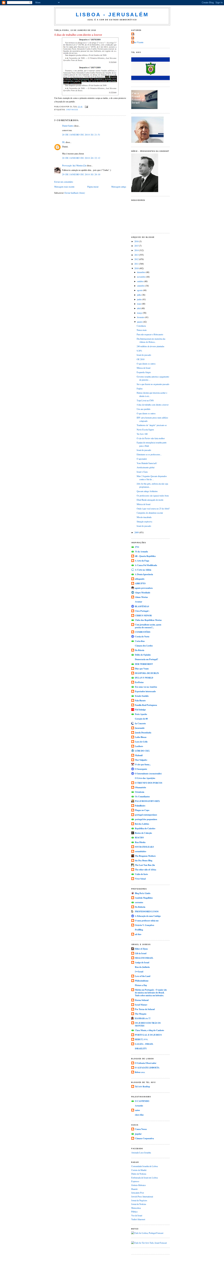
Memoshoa (136, 1207)
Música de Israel (143, 367)
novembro (141, 276)
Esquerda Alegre (144, 372)
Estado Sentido (142, 695)
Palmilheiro (140, 805)
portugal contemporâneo (146, 814)
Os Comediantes (142, 796)
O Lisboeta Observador (145, 1063)
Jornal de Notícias (138, 1204)
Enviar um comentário (63, 181)
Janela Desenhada (143, 732)
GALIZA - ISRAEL (144, 1043)
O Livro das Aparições (145, 778)
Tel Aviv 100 (142, 433)
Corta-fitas (140, 641)
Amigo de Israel (142, 962)
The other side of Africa (145, 869)
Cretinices (72, 110)
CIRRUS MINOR (143, 615)
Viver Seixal (140, 878)
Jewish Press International (142, 1196)
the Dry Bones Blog (143, 860)
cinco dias (139, 1114)
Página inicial (92, 186)
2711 (137, 546)
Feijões (140, 388)
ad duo (138, 934)
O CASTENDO (142, 1101)
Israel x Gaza (142, 471)
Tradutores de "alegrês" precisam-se (152, 425)
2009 (136, 532)
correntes (139, 902)
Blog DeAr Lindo (142, 893)
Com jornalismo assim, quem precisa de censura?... (148, 626)
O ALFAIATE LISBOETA (147, 1067)
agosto (140, 290)
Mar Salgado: (141, 759)
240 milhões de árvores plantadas (150, 346)
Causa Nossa (141, 1129)
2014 (136, 250)
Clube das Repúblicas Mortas (148, 620)
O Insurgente (141, 768)
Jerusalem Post (137, 1192)
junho (139, 299)
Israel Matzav (141, 1004)
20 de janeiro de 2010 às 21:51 (81, 134)
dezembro (141, 272)
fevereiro (141, 317)
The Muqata (140, 1013)
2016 (136, 241)
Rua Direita (140, 842)
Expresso (135, 1181)
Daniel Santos (68, 125)
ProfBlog (139, 929)
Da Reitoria (140, 906)
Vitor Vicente (137, 42)
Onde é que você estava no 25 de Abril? (153, 508)
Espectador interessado (145, 691)
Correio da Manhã (138, 1170)
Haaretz (134, 1189)
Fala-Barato (140, 700)
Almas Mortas (141, 597)
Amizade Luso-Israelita (141, 1152)
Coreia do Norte (142, 636)
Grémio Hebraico (138, 1185)
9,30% (139, 350)
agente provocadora (144, 587)
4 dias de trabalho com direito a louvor (78, 35)
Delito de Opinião (143, 654)
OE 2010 (140, 359)
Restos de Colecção (143, 832)
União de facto (141, 874)
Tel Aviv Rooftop (142, 1086)
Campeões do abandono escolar (150, 512)
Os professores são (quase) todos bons (153, 495)
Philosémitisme (141, 980)
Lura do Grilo (141, 741)
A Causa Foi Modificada (146, 565)
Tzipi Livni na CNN (145, 400)
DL (63, 142)
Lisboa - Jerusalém (112, 14)
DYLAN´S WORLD (144, 677)
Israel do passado (144, 354)
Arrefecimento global (145, 467)
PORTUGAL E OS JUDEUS (148, 1034)
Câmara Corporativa (144, 1138)
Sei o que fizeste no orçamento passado (153, 384)
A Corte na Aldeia (143, 569)
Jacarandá (139, 727)
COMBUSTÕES (142, 631)
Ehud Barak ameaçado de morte (150, 499)
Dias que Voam (142, 668)
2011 (136, 263)
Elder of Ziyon (141, 948)
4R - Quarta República (145, 556)
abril (139, 308)
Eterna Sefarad (142, 1000)
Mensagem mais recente (64, 186)
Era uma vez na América (146, 686)
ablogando (139, 578)
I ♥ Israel (139, 971)
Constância (141, 325)
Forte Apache (141, 714)
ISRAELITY (141, 1048)
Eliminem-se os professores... (149, 454)
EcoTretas (139, 682)
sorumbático (140, 851)
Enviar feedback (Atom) (75, 192)
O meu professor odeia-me (147, 920)
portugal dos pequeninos (146, 819)
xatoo (137, 1110)
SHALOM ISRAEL (144, 957)
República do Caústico (145, 828)
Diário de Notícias (138, 1173)
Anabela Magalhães (144, 897)
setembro (141, 285)
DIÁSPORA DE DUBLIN (147, 673)
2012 (136, 259)
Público (134, 1211)
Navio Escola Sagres (145, 429)
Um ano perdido (143, 409)
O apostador (142, 458)
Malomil (138, 755)
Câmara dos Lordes (144, 645)
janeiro (140, 321)
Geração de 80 (141, 718)
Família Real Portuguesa (146, 705)
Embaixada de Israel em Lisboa (144, 1177)
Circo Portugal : (142, 610)
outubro (140, 281)
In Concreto (140, 723)
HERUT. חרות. (141, 1039)
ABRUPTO (140, 583)
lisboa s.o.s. (140, 1072)
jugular (138, 1133)
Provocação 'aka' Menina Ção (74, 165)
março (140, 312)
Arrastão (139, 1105)
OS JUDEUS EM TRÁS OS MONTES (148, 1024)
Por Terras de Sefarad (145, 1009)
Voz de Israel (136, 1215)
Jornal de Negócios (139, 1200)
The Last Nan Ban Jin (145, 865)
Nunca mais (142, 330)
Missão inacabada (144, 517)
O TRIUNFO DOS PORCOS (148, 782)
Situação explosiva (144, 521)
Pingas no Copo (142, 810)
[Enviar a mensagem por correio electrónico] (86, 107)
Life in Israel (140, 953)
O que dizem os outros (146, 363)
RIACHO (139, 837)
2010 (136, 268)
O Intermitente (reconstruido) (148, 773)
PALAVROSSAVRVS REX (147, 801)
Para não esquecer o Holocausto (150, 334)
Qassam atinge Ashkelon (147, 491)
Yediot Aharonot (138, 1219)
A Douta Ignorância (144, 574)
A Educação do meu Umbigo (148, 916)
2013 (136, 254)
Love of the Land (142, 976)
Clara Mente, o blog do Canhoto (149, 1030)
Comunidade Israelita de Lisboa (144, 1166)
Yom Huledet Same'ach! (147, 463)
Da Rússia (139, 650)
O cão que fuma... (143, 764)
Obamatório (140, 787)
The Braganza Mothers (145, 855)
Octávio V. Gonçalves (144, 925)
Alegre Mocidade (142, 592)
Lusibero (139, 746)
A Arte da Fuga (142, 560)
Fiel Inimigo (140, 709)
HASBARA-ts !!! (142, 1018)
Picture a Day (141, 985)
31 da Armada (141, 551)
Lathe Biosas (140, 737)
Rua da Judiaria (142, 967)
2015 (136, 245)
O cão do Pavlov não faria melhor (151, 438)
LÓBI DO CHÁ (142, 750)
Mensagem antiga (118, 186)
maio (139, 303)
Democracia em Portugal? (146, 659)
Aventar (138, 601)
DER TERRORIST (144, 664)
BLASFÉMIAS (142, 606)
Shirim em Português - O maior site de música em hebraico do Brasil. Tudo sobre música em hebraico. (151, 992)
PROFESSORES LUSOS (147, 911)
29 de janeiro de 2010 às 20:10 (81, 174)
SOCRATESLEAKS (144, 846)
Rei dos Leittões (142, 823)
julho (139, 294)
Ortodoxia (139, 791)
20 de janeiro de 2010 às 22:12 (81, 157)
